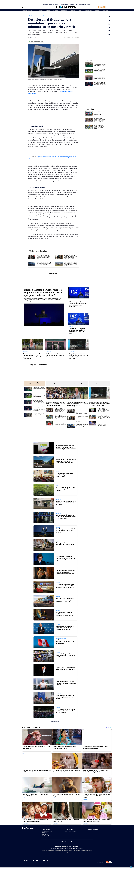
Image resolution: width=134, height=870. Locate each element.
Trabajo (57, 4)
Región (48, 10)
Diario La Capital (46, 828)
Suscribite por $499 (102, 7)
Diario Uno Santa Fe (46, 829)
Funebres (72, 4)
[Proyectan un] (55, 462)
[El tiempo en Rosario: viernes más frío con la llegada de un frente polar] (55, 545)
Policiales (72, 10)
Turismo (89, 4)
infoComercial (45, 834)
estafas (43, 15)
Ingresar (109, 6)
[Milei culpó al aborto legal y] (55, 559)
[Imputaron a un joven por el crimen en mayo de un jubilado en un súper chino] (55, 517)
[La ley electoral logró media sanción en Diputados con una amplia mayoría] (55, 476)
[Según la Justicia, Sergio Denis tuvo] (55, 670)
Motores (51, 4)
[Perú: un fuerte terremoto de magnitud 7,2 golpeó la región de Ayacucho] (55, 642)
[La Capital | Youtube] (44, 860)
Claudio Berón (33, 37)
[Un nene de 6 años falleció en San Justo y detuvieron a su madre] (55, 698)
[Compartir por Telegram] (109, 27)
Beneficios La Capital (81, 4)
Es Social (105, 10)
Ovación (55, 10)
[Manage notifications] (131, 867)
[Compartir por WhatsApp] (109, 23)
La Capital (30, 15)
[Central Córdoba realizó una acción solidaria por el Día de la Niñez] (95, 113)
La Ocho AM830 (68, 828)
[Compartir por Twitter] (109, 20)
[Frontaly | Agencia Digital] (108, 862)
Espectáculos (88, 10)
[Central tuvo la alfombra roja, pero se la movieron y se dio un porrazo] (95, 71)
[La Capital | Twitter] (37, 860)
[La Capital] (67, 7)
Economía (64, 10)
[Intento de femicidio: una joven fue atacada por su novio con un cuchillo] (55, 503)
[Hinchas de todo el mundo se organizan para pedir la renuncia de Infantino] (55, 628)
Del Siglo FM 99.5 (92, 828)
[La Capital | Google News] (47, 860)
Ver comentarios (53, 273)
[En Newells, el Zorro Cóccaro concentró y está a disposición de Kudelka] (56, 423)
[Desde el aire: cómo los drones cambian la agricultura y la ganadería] (55, 489)
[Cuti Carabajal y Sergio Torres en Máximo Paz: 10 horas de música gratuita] (55, 712)
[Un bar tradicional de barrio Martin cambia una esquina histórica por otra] (95, 77)
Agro (80, 10)
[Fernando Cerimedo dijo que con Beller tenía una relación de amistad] (55, 684)
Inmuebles (45, 4)
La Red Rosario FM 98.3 (70, 829)
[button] (23, 7)
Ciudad (40, 10)
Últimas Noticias (27, 10)
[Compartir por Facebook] (109, 16)
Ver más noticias (55, 721)
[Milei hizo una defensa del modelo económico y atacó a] (55, 614)
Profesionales (64, 4)
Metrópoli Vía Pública (47, 835)
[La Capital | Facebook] (33, 860)
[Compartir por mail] (109, 34)
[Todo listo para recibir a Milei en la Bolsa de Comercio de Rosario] (55, 531)
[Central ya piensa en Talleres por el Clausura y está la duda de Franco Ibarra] (95, 127)
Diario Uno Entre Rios (47, 831)
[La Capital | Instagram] (40, 860)
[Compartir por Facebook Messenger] (109, 30)
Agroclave (44, 832)
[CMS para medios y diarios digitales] (100, 862)
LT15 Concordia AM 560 (70, 831)
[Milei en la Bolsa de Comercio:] (44, 311)
